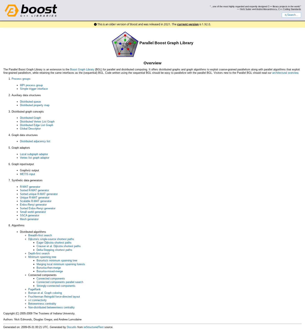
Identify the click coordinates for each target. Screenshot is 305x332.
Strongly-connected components (56, 285)
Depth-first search (39, 253)
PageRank (34, 289)
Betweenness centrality (42, 303)
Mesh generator (29, 219)
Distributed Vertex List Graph (37, 121)
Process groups (21, 78)
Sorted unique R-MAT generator (39, 194)
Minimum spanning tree (42, 256)
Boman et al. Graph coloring (45, 292)
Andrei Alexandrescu (266, 9)
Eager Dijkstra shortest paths (54, 242)
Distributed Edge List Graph (36, 125)
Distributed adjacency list (35, 141)
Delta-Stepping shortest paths (54, 249)
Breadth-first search (40, 235)
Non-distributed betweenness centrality (51, 307)
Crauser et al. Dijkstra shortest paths (59, 246)
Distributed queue (30, 101)
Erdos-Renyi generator (33, 204)
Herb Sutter (245, 9)
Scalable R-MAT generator (35, 201)
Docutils (72, 327)
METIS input (27, 174)
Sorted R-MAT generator (34, 190)
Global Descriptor (30, 128)
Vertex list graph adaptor (34, 157)
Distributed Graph (30, 117)
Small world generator (33, 211)
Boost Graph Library (82, 69)
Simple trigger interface (34, 88)
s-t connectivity (37, 300)
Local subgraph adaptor (34, 154)
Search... (292, 14)
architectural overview (285, 72)
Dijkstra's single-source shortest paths (51, 239)
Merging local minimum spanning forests (61, 264)
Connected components (51, 278)
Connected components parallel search (60, 282)
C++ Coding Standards (289, 9)
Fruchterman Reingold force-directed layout (54, 296)
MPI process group (31, 85)
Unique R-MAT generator (34, 197)
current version (188, 24)
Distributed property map (34, 105)
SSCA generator (29, 215)
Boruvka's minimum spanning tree (57, 260)
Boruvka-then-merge (49, 267)
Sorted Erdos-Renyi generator (37, 208)
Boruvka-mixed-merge (50, 271)
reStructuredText (94, 327)
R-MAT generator (30, 186)
